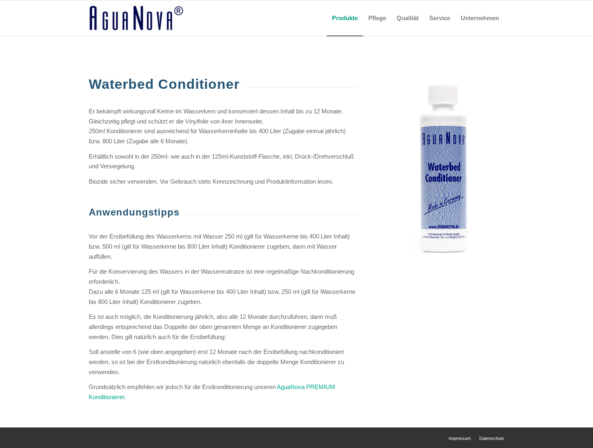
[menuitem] (345, 18)
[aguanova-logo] (136, 18)
